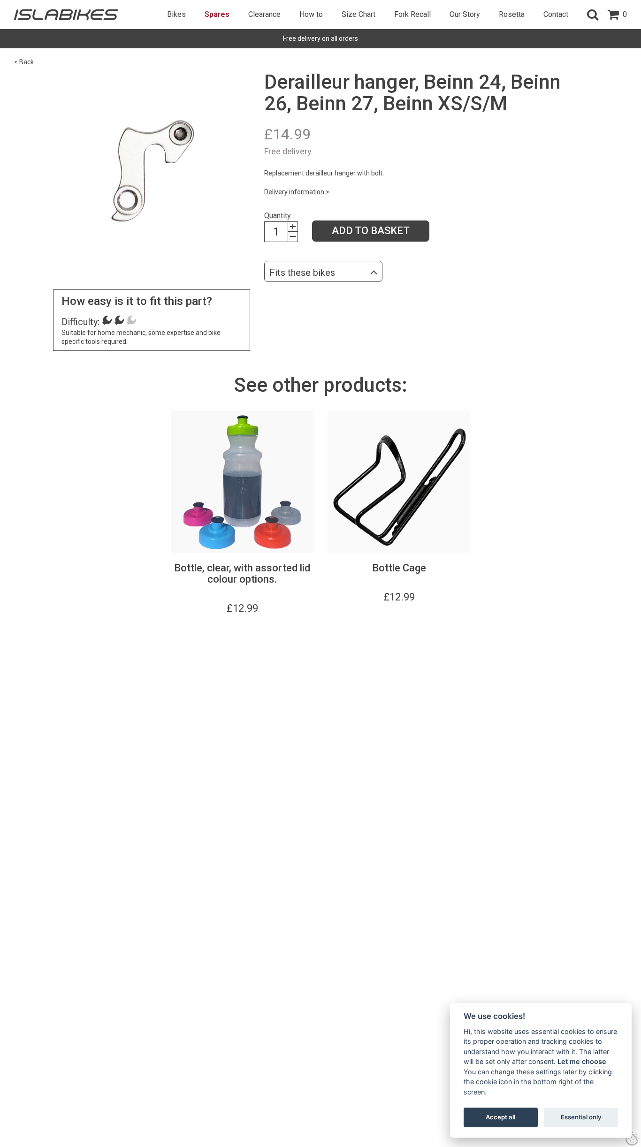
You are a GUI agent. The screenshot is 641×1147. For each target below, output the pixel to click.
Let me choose (581, 1061)
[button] (592, 14)
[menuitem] (176, 14)
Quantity (277, 215)
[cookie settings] (632, 1138)
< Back (24, 62)
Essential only (581, 1117)
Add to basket (371, 230)
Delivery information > (296, 192)
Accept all (500, 1117)
